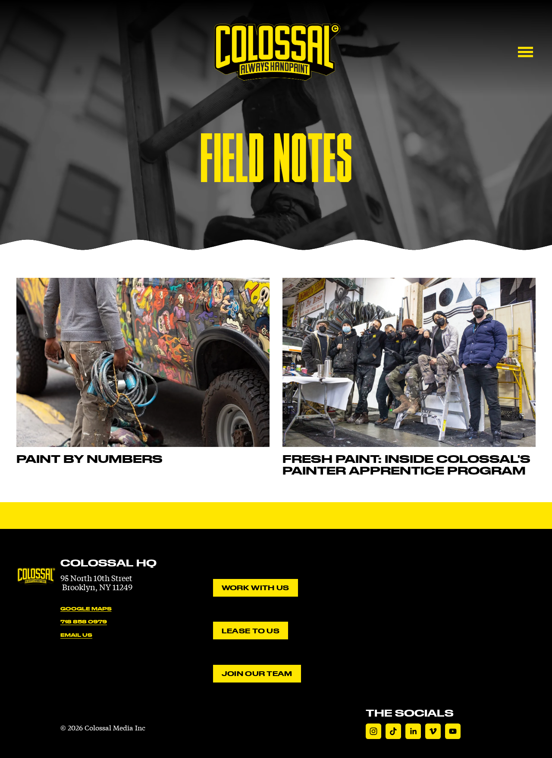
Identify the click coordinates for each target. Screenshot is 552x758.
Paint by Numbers (89, 459)
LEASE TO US (250, 631)
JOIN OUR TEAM (257, 673)
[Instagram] (373, 731)
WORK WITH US (255, 587)
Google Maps (86, 608)
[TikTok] (393, 731)
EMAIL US (76, 635)
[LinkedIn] (413, 731)
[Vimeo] (433, 731)
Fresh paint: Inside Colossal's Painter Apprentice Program (406, 465)
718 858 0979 (83, 621)
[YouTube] (453, 731)
